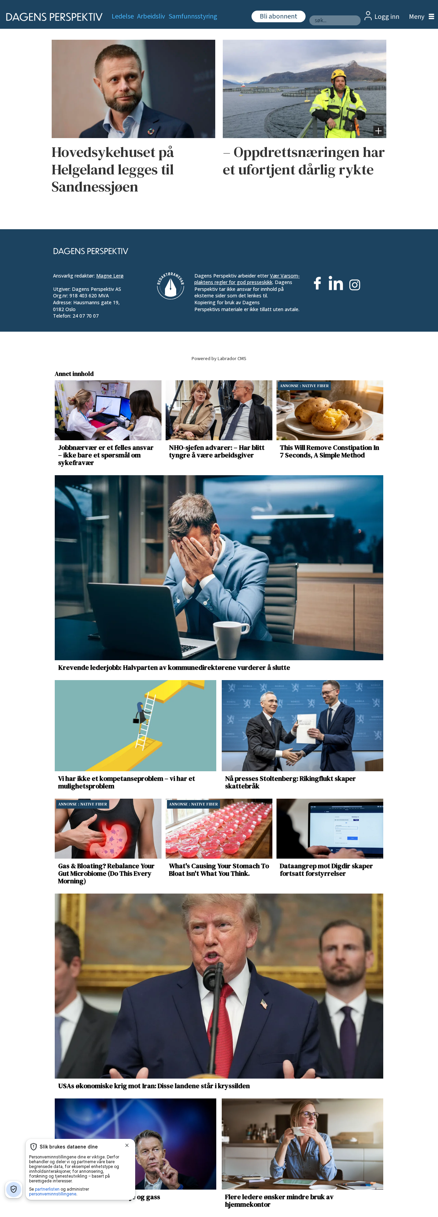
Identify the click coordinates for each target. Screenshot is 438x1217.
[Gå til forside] (52, 17)
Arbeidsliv (151, 16)
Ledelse (123, 16)
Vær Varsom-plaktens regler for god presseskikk (247, 279)
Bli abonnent (278, 16)
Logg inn (386, 17)
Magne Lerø (110, 275)
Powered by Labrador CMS (219, 358)
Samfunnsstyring (193, 16)
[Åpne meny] (419, 17)
